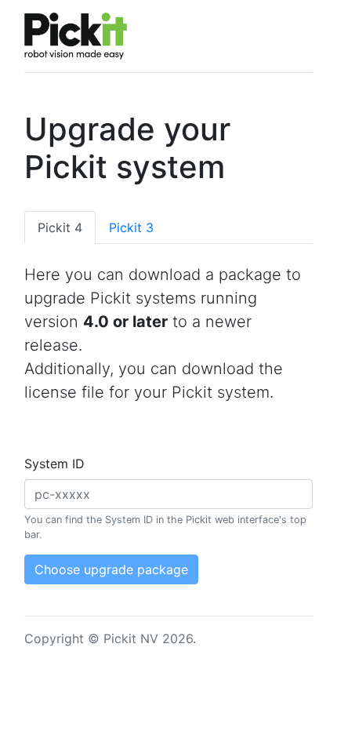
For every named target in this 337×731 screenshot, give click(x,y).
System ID (54, 463)
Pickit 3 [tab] (131, 227)
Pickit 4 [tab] (60, 227)
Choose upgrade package (111, 569)
